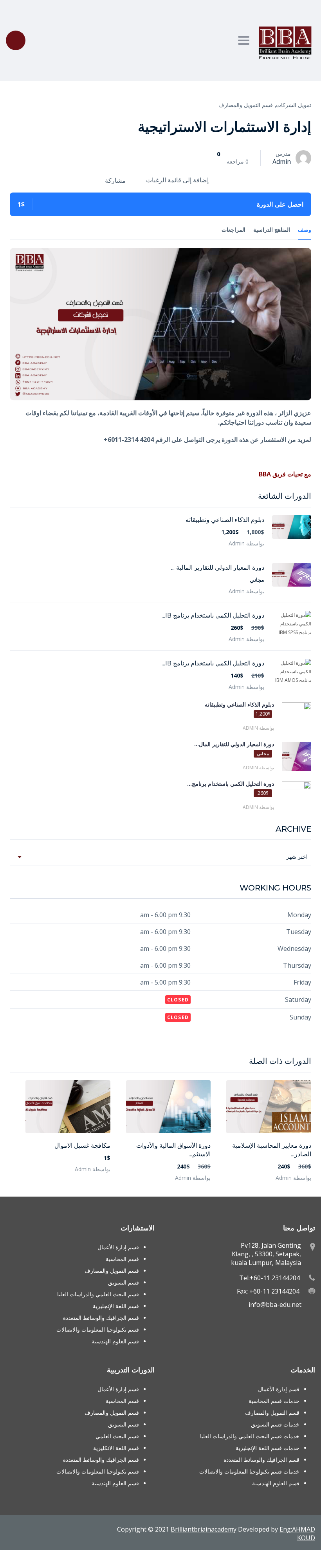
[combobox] (160, 856)
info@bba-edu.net (275, 1304)
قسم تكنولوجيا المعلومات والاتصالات (97, 1329)
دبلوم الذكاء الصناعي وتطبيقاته (225, 519)
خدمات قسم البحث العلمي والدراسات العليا (249, 1436)
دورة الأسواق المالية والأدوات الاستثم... (173, 1149)
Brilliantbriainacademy (203, 1529)
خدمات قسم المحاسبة (274, 1401)
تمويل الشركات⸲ (292, 105)
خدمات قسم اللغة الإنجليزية (267, 1448)
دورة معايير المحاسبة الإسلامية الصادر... (271, 1149)
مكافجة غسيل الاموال (82, 1145)
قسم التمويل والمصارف (245, 105)
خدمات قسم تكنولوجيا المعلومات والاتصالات (249, 1471)
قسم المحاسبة (122, 1259)
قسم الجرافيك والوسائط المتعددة (101, 1317)
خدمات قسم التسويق (275, 1424)
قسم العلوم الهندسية (115, 1341)
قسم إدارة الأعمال (118, 1247)
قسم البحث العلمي (117, 1436)
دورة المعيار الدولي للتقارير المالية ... (217, 567)
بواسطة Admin (293, 1177)
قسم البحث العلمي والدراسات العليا (98, 1294)
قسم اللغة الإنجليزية (116, 1306)
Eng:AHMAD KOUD (297, 1533)
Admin (281, 161)
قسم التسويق (123, 1282)
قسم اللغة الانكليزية (116, 1448)
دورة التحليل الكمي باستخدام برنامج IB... (213, 615)
